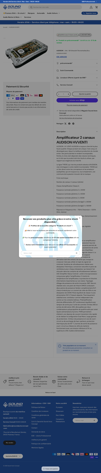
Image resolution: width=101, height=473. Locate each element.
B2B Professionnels (88, 1)
